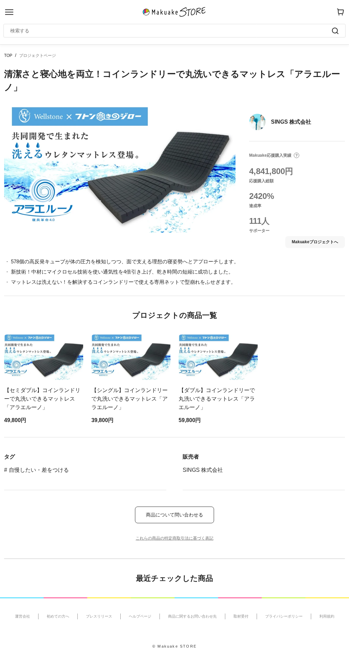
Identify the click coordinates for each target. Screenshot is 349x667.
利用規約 (326, 616)
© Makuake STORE (174, 646)
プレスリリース (99, 616)
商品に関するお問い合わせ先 (192, 616)
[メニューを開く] (9, 12)
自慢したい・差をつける (39, 470)
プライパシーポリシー (284, 616)
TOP (8, 55)
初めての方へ (58, 616)
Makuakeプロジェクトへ (315, 241)
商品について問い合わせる (174, 514)
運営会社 (22, 616)
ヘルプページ (140, 616)
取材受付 (240, 616)
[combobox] (171, 31)
